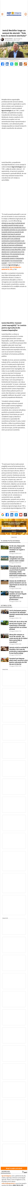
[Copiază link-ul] (25, 64)
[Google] (2, 514)
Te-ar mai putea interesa (10, 541)
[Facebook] (2, 64)
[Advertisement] (14, 6)
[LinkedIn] (7, 64)
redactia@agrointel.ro (9, 1183)
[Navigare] (2, 14)
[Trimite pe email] (20, 64)
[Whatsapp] (16, 64)
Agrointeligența (6, 1176)
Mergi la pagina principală (14, 1168)
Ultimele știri (6, 605)
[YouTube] (20, 514)
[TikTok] (25, 514)
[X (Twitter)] (11, 64)
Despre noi (6, 1171)
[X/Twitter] (16, 514)
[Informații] (25, 14)
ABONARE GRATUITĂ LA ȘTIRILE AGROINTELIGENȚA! (14, 523)
